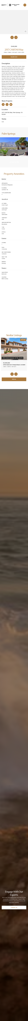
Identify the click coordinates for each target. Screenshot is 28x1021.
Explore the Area (14, 162)
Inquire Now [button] (14, 57)
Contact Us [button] (14, 907)
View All (14, 379)
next (16, 37)
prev (12, 37)
